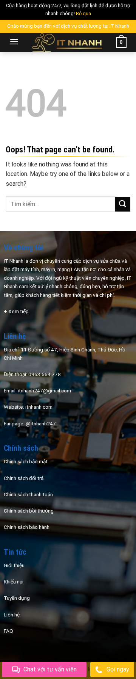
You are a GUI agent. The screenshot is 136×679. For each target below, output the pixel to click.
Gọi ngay (118, 669)
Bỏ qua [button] (83, 13)
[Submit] (122, 204)
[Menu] (14, 41)
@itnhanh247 (41, 423)
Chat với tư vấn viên (50, 669)
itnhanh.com (39, 407)
